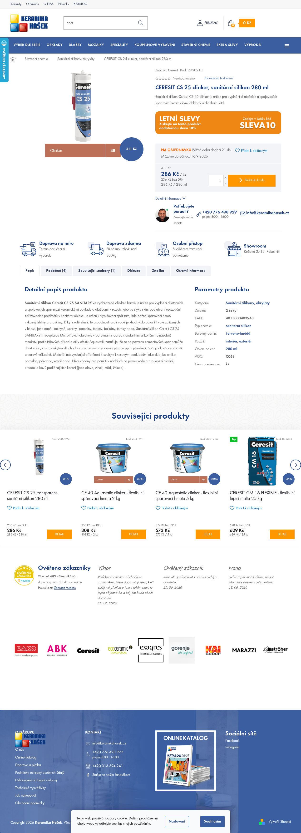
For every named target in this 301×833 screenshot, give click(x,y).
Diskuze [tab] (133, 271)
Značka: (166, 70)
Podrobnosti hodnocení (218, 78)
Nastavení (177, 821)
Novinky (63, 4)
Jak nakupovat (25, 796)
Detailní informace (168, 199)
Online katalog (25, 757)
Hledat (140, 23)
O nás (19, 750)
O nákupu (32, 4)
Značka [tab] (158, 271)
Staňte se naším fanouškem (111, 775)
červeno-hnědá (238, 334)
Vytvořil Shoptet (280, 822)
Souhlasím (212, 821)
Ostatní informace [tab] (190, 271)
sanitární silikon (239, 326)
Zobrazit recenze (65, 588)
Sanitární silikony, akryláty (248, 303)
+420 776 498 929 (219, 212)
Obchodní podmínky (29, 803)
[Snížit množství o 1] (225, 183)
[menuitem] (27, 45)
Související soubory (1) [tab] (96, 271)
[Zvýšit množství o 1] (225, 178)
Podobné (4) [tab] (56, 271)
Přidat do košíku (255, 180)
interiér (231, 341)
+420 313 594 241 (107, 766)
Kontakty (15, 4)
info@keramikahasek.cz (267, 213)
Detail (59, 534)
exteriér (245, 341)
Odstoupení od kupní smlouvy (36, 780)
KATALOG (80, 4)
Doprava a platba (28, 765)
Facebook (232, 741)
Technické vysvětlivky (30, 788)
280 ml (231, 349)
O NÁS (49, 4)
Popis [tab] (29, 271)
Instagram (232, 747)
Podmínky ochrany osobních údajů (39, 773)
